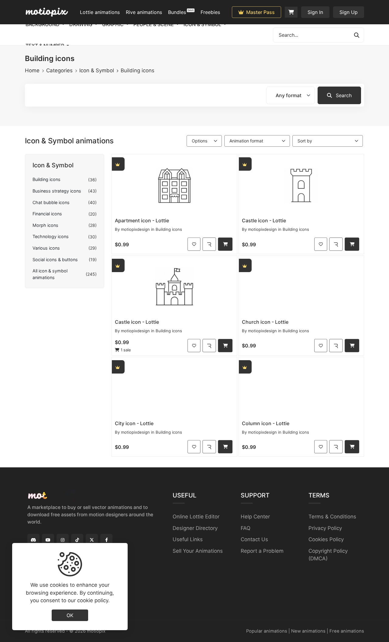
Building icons (169, 229)
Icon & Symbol (96, 70)
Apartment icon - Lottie (142, 220)
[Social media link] (33, 540)
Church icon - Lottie (265, 322)
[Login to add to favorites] (194, 244)
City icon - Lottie (134, 423)
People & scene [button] (154, 24)
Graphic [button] (113, 24)
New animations (308, 631)
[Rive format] (209, 244)
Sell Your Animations (198, 551)
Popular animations (266, 631)
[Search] (356, 35)
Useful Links (188, 539)
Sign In (315, 12)
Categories (59, 70)
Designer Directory (195, 528)
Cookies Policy (326, 539)
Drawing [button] (81, 24)
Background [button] (43, 24)
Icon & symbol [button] (203, 24)
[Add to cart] (225, 244)
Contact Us (254, 539)
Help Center (255, 517)
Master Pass (260, 12)
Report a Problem (262, 551)
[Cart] (291, 12)
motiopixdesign (135, 229)
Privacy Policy (325, 528)
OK (70, 615)
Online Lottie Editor (196, 517)
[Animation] (174, 184)
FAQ (245, 528)
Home (32, 70)
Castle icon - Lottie (264, 220)
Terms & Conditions (332, 517)
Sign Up (348, 12)
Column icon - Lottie (265, 423)
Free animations (346, 631)
